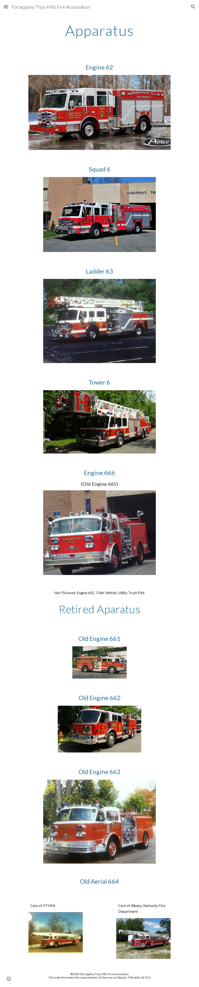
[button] (6, 6)
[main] (99, 30)
